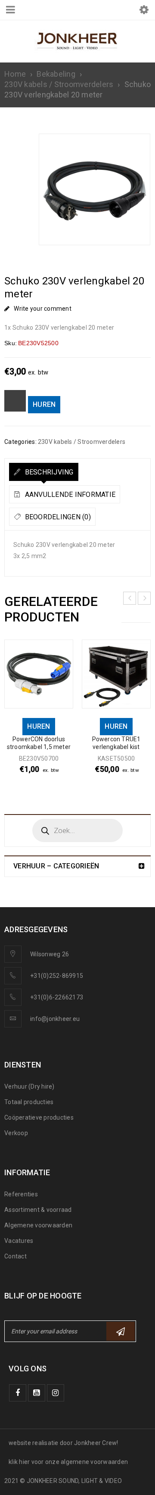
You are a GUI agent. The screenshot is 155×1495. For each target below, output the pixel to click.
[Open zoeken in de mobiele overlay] (77, 830)
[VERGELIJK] (15, 401)
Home (15, 73)
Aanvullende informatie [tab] (69, 494)
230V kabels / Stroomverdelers (58, 84)
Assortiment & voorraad (38, 1209)
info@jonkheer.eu (55, 1018)
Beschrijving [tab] (48, 472)
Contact (15, 1256)
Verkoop (16, 1133)
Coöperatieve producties (39, 1117)
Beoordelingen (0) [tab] (57, 517)
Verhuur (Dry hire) (29, 1086)
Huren (44, 404)
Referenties (21, 1194)
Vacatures (18, 1240)
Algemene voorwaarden (38, 1225)
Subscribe (120, 1331)
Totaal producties (28, 1102)
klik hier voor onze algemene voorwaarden (68, 1461)
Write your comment (42, 308)
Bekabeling (56, 73)
